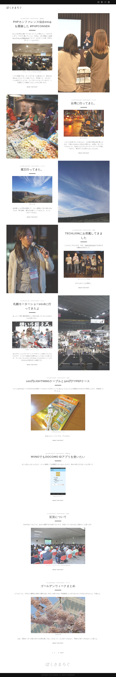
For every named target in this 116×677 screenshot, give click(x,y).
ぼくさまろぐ (14, 7)
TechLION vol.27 (90, 245)
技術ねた (68, 453)
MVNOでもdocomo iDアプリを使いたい (58, 456)
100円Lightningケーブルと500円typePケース (58, 381)
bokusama (34, 18)
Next (62, 652)
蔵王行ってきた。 (32, 169)
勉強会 (42, 18)
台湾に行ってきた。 (84, 103)
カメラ (94, 100)
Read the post (32, 87)
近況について (58, 516)
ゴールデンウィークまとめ (58, 586)
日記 (94, 230)
